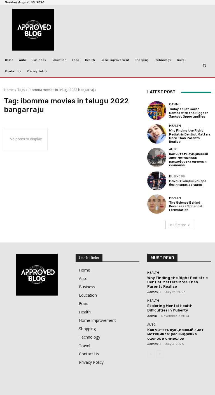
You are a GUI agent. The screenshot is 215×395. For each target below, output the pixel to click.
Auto (173, 149)
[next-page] (159, 354)
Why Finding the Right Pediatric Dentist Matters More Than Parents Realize (190, 136)
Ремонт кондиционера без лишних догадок (187, 183)
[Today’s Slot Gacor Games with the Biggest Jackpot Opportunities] (156, 110)
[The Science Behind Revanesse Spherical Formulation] (156, 203)
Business (176, 176)
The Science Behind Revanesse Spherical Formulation (185, 206)
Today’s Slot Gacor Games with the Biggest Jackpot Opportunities (188, 112)
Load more (177, 224)
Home (9, 89)
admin (152, 316)
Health (175, 125)
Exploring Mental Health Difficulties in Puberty (170, 308)
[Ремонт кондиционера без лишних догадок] (156, 180)
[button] (204, 65)
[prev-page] (150, 354)
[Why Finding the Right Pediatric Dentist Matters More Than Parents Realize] (156, 133)
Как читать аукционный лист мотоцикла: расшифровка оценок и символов (188, 159)
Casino (175, 104)
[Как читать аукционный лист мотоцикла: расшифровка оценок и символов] (156, 157)
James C (154, 292)
